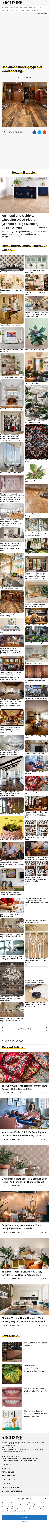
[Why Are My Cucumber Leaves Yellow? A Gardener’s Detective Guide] (12, 1374)
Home (4, 7)
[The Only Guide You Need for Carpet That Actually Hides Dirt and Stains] (24, 1067)
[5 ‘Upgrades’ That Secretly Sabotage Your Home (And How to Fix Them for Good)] (24, 1160)
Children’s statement (12, 1491)
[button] (45, 1498)
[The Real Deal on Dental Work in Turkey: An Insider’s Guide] (12, 1397)
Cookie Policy (8, 1483)
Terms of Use (8, 1472)
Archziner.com (14, 3)
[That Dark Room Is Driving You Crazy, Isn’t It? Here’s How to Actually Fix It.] (24, 1253)
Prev (19, 78)
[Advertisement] (24, 39)
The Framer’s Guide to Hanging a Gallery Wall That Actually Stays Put (35, 1413)
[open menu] (45, 3)
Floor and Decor (14, 7)
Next (29, 78)
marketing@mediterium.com (28, 1458)
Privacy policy (8, 1476)
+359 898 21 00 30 (13, 1456)
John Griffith (13, 228)
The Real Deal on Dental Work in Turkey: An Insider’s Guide (35, 1391)
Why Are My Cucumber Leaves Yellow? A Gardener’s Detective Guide (35, 1368)
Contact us (7, 1464)
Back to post (15, 132)
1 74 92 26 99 (9, 1447)
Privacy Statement (10, 1487)
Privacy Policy (24, 1521)
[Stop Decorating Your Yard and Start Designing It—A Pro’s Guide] (24, 1206)
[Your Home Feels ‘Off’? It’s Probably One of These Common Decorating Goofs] (24, 1113)
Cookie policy (8, 1480)
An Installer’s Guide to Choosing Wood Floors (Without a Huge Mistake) (20, 220)
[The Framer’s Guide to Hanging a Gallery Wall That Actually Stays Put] (12, 1420)
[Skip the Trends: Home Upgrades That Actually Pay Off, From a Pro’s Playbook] (24, 1299)
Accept (24, 1517)
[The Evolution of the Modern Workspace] (12, 1352)
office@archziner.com (28, 1460)
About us (6, 1468)
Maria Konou (12, 1139)
